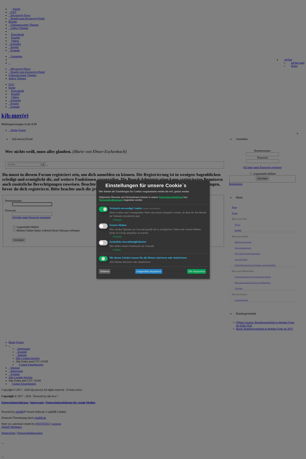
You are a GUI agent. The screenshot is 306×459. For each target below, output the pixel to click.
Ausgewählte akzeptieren (148, 271)
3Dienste (117, 236)
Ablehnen (104, 271)
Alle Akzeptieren (196, 271)
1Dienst (116, 249)
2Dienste (117, 220)
